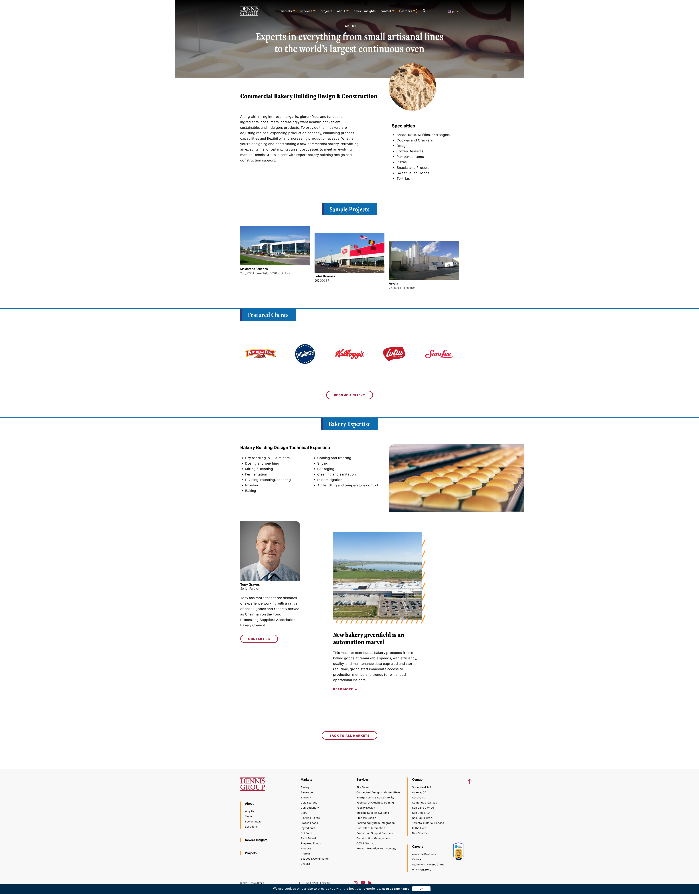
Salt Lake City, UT (423, 807)
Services (306, 11)
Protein (305, 853)
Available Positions (424, 854)
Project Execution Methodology (376, 848)
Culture (417, 859)
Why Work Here (421, 869)
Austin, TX (418, 797)
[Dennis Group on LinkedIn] (363, 883)
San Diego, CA (421, 812)
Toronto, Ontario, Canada (428, 823)
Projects (326, 11)
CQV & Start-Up (366, 843)
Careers (406, 11)
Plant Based (308, 838)
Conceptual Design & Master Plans (378, 792)
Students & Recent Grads (428, 864)
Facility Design (365, 807)
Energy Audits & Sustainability (375, 797)
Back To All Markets (349, 736)
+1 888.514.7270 (307, 883)
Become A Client (349, 395)
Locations (251, 826)
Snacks (305, 863)
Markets (286, 11)
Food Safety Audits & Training (375, 802)
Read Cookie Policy (395, 888)
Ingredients (308, 828)
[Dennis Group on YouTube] (370, 883)
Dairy (304, 812)
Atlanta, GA (419, 792)
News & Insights (365, 11)
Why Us (249, 811)
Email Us (325, 883)
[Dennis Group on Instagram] (356, 883)
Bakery (305, 787)
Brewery (306, 797)
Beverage (307, 792)
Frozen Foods (309, 823)
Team (248, 816)
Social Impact (253, 821)
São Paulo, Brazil (422, 818)
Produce (306, 848)
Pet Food (306, 833)
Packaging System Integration (375, 823)
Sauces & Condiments (315, 858)
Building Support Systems (372, 812)
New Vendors (420, 833)
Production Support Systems (374, 833)
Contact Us (259, 639)
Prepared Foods (311, 843)
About (341, 11)
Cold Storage (309, 802)
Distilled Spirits (310, 818)
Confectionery (310, 807)
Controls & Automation (370, 828)
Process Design (366, 818)
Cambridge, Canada (424, 802)
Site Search (363, 787)
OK (421, 888)
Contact (386, 11)
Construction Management (373, 838)
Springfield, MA (421, 787)
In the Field (419, 828)
